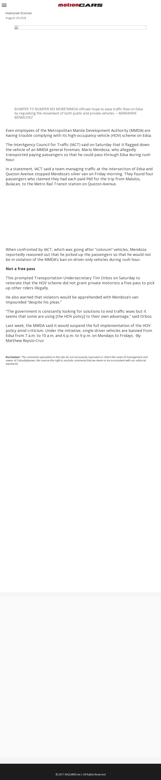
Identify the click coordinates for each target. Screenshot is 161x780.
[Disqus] (80, 425)
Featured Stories (19, 13)
